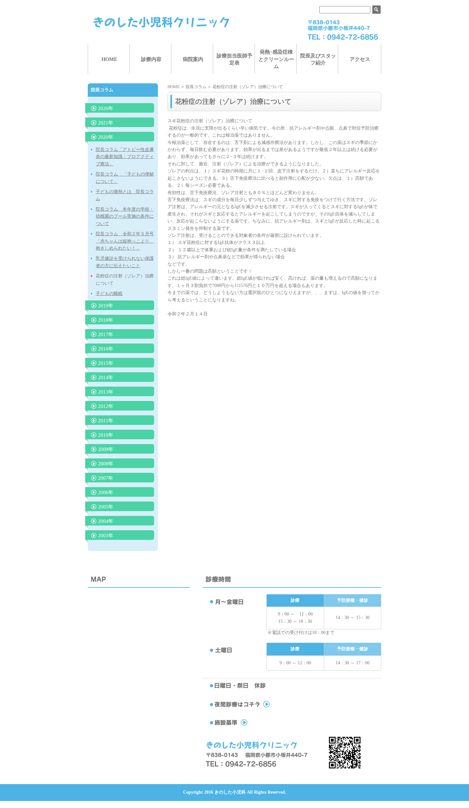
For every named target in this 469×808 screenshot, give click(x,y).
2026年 (105, 108)
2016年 (105, 348)
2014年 (105, 377)
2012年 (105, 406)
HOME (109, 59)
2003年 (105, 535)
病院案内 (193, 59)
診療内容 (151, 59)
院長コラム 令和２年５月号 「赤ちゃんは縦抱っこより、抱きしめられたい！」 (125, 241)
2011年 (105, 420)
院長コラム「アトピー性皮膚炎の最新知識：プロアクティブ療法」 (125, 156)
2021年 (105, 122)
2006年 (105, 492)
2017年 (105, 334)
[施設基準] (253, 725)
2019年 (105, 305)
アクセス (360, 59)
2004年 (105, 521)
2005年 (105, 507)
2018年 (105, 320)
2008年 (105, 463)
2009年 (105, 449)
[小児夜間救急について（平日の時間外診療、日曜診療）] (253, 707)
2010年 (105, 435)
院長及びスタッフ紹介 (318, 59)
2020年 (105, 137)
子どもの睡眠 (109, 293)
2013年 (105, 392)
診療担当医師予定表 (234, 59)
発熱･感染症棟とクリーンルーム (276, 59)
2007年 (105, 478)
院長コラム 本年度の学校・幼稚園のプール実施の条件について (125, 216)
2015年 (105, 363)
